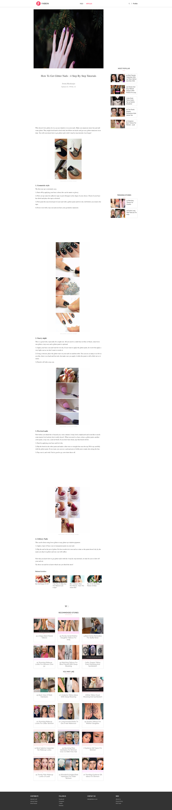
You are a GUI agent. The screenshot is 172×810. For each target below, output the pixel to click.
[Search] (129, 3)
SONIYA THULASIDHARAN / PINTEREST (72, 534)
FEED (81, 3)
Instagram (61, 801)
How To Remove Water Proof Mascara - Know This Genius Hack (77, 585)
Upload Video (33, 801)
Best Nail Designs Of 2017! (42, 584)
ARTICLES (89, 3)
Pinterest (61, 805)
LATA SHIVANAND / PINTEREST (72, 426)
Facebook (61, 799)
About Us (118, 799)
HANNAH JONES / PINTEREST (72, 333)
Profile (135, 3)
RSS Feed (118, 803)
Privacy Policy (119, 801)
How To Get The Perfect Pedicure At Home (93, 584)
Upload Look (33, 799)
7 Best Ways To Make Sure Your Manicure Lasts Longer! (59, 585)
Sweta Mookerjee (68, 83)
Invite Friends (33, 803)
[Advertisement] (68, 107)
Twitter (61, 803)
